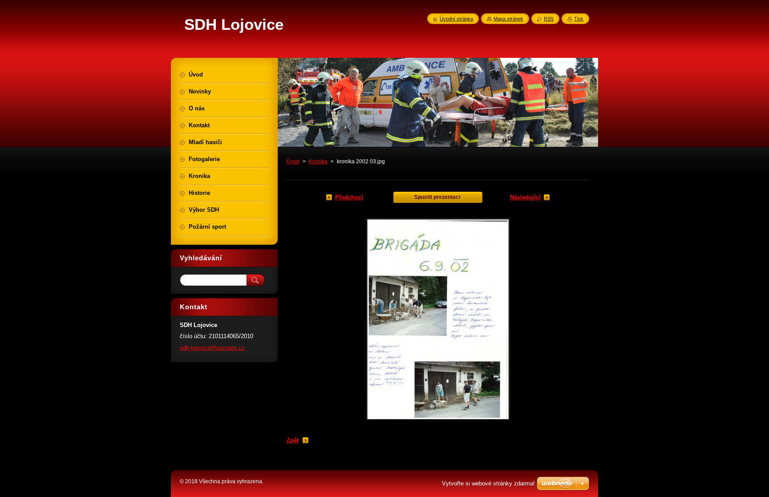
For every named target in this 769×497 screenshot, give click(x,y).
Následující (525, 197)
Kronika (318, 161)
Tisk (578, 18)
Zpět (293, 440)
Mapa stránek (508, 18)
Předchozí (349, 197)
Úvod (293, 161)
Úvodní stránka (456, 18)
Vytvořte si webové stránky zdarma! (488, 483)
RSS (549, 18)
